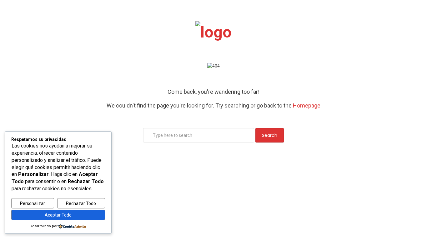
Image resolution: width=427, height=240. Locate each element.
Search (269, 135)
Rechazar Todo (81, 203)
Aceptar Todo (58, 215)
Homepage (306, 105)
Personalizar (32, 203)
